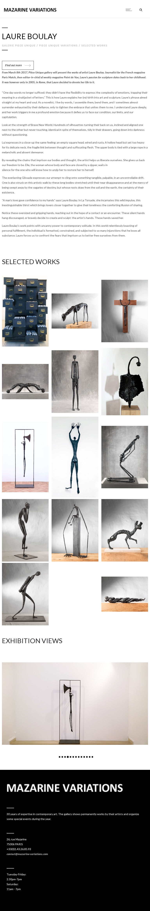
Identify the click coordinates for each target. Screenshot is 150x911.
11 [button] (87, 757)
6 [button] (73, 757)
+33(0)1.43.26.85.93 (19, 849)
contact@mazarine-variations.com (27, 854)
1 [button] (59, 757)
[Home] (30, 10)
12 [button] (89, 757)
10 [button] (84, 757)
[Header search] (140, 10)
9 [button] (81, 757)
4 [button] (68, 757)
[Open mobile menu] (130, 10)
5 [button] (70, 757)
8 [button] (78, 757)
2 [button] (62, 757)
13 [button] (92, 757)
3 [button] (65, 757)
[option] (75, 703)
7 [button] (76, 757)
